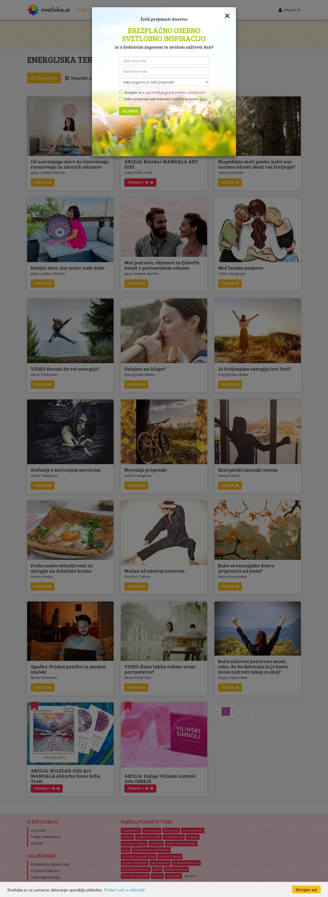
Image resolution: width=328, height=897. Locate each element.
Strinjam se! (306, 889)
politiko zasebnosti (189, 92)
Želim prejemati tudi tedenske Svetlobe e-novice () (164, 99)
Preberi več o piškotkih (124, 890)
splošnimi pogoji (158, 92)
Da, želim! (130, 111)
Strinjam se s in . (163, 92)
